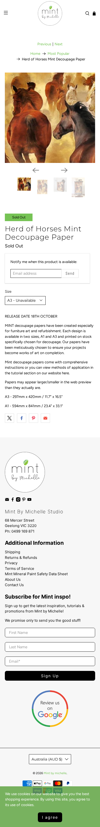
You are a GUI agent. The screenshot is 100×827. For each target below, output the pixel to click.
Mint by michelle (55, 773)
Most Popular (58, 54)
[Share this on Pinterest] (33, 418)
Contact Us (14, 585)
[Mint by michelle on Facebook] (12, 500)
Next (59, 44)
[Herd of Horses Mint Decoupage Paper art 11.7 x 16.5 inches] (50, 118)
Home (35, 54)
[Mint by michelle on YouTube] (29, 500)
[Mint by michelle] (50, 13)
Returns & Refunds (21, 557)
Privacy (11, 563)
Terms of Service (19, 568)
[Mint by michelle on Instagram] (18, 500)
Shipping (12, 552)
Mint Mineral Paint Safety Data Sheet (36, 574)
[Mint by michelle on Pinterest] (24, 500)
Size (8, 291)
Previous (44, 44)
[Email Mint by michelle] (7, 500)
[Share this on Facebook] (21, 418)
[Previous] (35, 170)
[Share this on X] (9, 418)
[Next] (64, 170)
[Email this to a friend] (45, 418)
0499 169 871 (22, 531)
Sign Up (50, 675)
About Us (13, 579)
